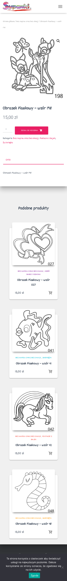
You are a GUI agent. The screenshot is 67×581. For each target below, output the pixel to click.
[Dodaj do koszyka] (50, 293)
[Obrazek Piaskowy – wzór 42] (33, 409)
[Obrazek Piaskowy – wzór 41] (33, 330)
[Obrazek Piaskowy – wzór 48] (33, 490)
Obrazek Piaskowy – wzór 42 (33, 445)
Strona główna (9, 21)
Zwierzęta (8, 143)
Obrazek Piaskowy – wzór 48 (33, 524)
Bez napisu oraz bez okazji (27, 21)
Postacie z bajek (47, 138)
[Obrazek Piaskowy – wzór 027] (33, 243)
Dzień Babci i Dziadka (38, 273)
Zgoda (34, 575)
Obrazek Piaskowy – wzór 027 (33, 282)
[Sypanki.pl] (18, 6)
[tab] (33, 160)
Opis (8, 160)
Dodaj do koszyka (29, 130)
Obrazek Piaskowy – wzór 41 (33, 363)
